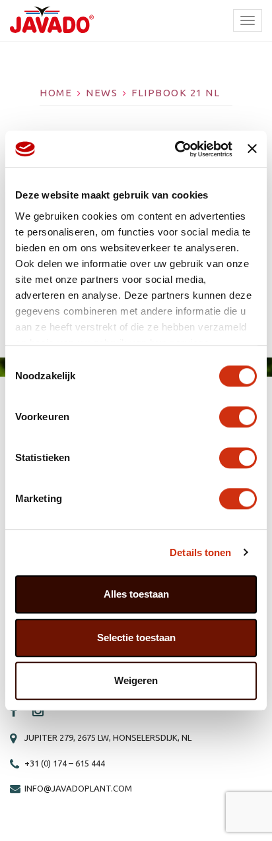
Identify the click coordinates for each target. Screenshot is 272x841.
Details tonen (200, 552)
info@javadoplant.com (78, 788)
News (102, 92)
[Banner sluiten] (252, 149)
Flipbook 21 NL (175, 92)
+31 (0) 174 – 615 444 (64, 763)
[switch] (238, 416)
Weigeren (136, 680)
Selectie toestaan (136, 637)
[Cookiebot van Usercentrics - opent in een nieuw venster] (176, 149)
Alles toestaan (136, 594)
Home (56, 92)
